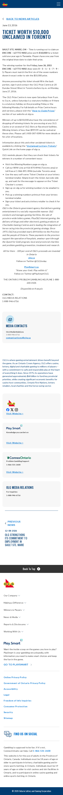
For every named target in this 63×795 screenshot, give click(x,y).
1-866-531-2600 (41, 751)
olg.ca (31, 257)
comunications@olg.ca (18, 337)
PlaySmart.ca (31, 267)
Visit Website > (14, 413)
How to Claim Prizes (43, 110)
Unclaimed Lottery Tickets (41, 146)
